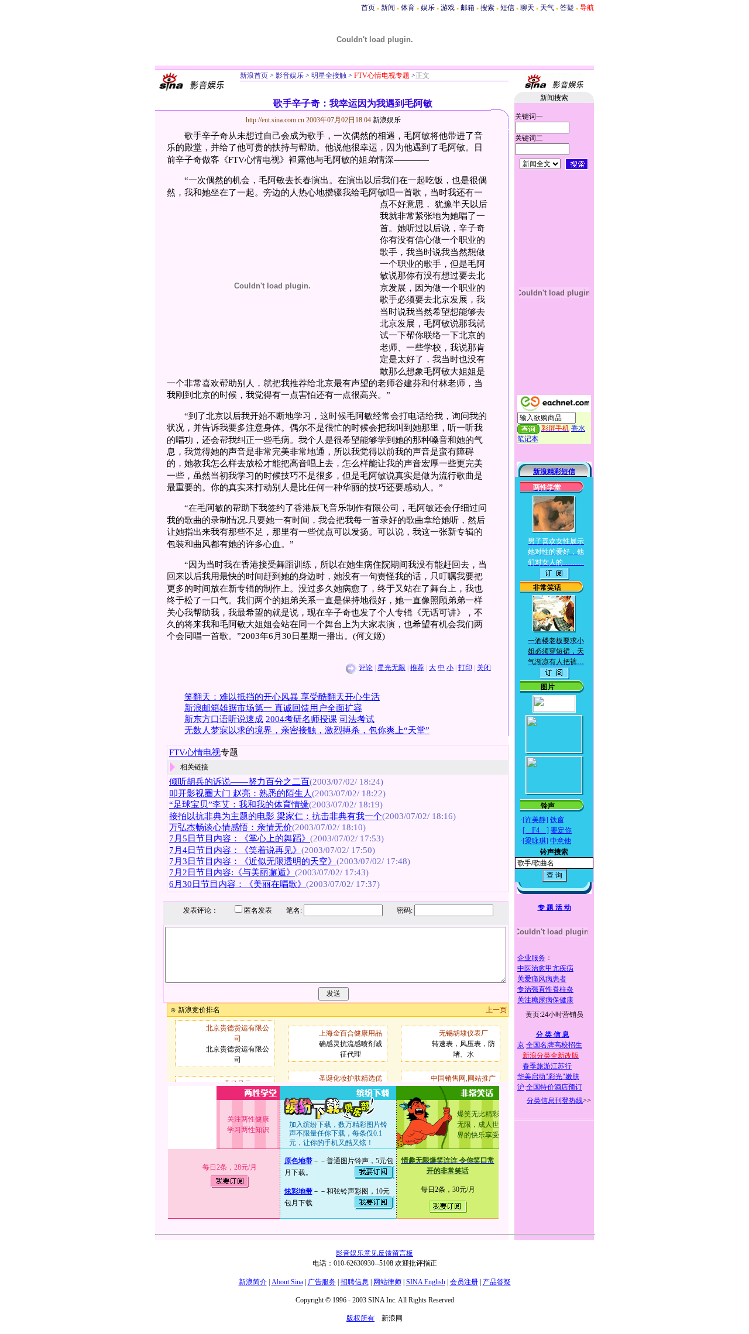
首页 (368, 8)
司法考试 (356, 719)
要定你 (561, 830)
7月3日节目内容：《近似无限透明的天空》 (252, 861)
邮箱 (468, 8)
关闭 (484, 667)
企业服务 (531, 958)
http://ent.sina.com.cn (276, 120)
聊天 (527, 8)
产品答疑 (497, 1282)
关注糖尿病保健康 (545, 1000)
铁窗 (557, 820)
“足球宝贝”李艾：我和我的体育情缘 (239, 804)
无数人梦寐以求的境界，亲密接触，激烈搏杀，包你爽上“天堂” (307, 730)
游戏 (448, 8)
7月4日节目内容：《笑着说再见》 (235, 850)
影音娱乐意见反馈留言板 (374, 1253)
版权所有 (360, 1318)
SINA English (425, 1282)
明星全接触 (328, 75)
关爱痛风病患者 (541, 979)
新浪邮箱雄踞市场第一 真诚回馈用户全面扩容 (273, 708)
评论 (366, 667)
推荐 (417, 667)
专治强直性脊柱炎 (545, 989)
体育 (408, 8)
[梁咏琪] (535, 841)
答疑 (567, 8)
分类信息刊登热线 (555, 1100)
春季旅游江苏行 (547, 1066)
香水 (578, 428)
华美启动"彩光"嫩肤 (548, 1076)
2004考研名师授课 (301, 719)
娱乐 (428, 8)
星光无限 (391, 667)
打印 (465, 667)
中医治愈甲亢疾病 (545, 968)
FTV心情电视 (195, 752)
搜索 (487, 8)
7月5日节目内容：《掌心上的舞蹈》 (239, 838)
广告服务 (322, 1282)
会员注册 (464, 1282)
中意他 (560, 841)
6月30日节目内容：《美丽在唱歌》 (237, 884)
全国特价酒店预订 (554, 1087)
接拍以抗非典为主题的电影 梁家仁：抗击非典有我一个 (275, 816)
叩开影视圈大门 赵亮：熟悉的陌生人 (240, 793)
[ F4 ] (536, 830)
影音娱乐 (290, 75)
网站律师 (387, 1282)
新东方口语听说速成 (223, 719)
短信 (507, 8)
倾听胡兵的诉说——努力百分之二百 (239, 781)
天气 (547, 8)
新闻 (388, 8)
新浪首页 (254, 75)
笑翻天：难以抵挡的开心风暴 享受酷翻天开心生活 (282, 697)
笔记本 (527, 439)
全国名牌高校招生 (554, 1045)
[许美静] (535, 820)
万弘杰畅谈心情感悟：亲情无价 (230, 827)
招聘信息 (355, 1282)
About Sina (287, 1282)
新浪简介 (253, 1282)
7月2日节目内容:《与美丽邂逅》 (232, 872)
